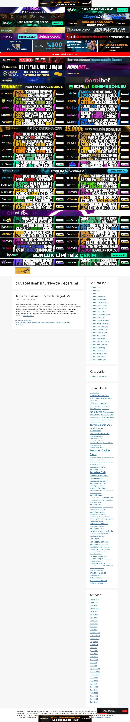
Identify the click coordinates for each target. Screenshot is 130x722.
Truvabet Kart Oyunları (98, 311)
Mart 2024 (93, 648)
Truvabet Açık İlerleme (98, 299)
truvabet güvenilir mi (98, 488)
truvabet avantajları (95, 417)
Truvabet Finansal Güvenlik (99, 342)
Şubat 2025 (94, 615)
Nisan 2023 (94, 681)
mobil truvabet (109, 412)
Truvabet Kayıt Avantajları (99, 327)
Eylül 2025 (93, 606)
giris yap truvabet (98, 403)
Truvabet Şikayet (98, 573)
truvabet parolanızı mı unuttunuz (97, 526)
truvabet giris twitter (98, 467)
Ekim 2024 (93, 627)
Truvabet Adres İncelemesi (99, 320)
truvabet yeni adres (96, 554)
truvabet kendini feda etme (96, 507)
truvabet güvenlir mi (96, 490)
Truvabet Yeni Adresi (98, 556)
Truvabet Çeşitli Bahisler (98, 302)
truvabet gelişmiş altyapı (106, 462)
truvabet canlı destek (96, 443)
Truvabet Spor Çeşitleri (98, 296)
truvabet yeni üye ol (108, 559)
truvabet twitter (107, 547)
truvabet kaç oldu (96, 504)
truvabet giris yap (96, 469)
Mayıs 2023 (94, 678)
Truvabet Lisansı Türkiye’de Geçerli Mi (42, 296)
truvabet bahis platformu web (96, 422)
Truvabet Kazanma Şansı (99, 330)
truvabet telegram (97, 536)
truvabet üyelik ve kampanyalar (97, 568)
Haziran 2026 (94, 600)
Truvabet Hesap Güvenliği (99, 323)
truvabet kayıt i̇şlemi (107, 500)
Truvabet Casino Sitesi (100, 452)
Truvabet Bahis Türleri (97, 357)
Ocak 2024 (94, 654)
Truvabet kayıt (108, 498)
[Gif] (65, 129)
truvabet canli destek (99, 433)
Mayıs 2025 (94, 612)
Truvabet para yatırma (96, 521)
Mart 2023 (93, 684)
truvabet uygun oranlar (96, 549)
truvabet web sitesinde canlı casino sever (99, 551)
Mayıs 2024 (94, 642)
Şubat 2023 (94, 687)
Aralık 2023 (94, 657)
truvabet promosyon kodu (101, 531)
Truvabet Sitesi (65, 322)
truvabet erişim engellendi (108, 457)
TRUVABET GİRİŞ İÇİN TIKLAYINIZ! (65, 54)
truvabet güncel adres (98, 481)
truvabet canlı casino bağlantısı (97, 440)
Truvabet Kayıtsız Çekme (98, 305)
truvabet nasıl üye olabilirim (96, 516)
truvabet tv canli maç (100, 542)
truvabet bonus (96, 428)
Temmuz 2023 (95, 672)
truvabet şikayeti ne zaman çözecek (50, 322)
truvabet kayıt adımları (95, 500)
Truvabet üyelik (107, 566)
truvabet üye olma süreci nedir (96, 570)
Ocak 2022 (93, 702)
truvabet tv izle (96, 547)
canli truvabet (95, 398)
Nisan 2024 (94, 645)
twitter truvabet (96, 578)
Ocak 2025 (93, 618)
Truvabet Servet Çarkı (97, 351)
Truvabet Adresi (95, 287)
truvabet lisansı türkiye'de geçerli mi (28, 322)
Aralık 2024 (94, 621)
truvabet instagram (96, 495)
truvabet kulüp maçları (108, 507)
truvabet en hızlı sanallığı (95, 457)
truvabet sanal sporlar (95, 533)
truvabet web (107, 549)
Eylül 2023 (93, 666)
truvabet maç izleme (97, 512)
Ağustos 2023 (95, 669)
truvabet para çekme (99, 523)
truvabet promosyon (97, 528)
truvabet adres (95, 415)
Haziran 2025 (94, 609)
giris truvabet (94, 400)
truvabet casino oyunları (97, 447)
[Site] (32, 93)
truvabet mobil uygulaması (98, 514)
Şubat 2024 (94, 651)
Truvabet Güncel (96, 478)
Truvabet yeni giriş (96, 559)
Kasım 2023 (94, 660)
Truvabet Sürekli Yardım (98, 333)
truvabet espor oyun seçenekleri (97, 459)
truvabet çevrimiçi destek (97, 563)
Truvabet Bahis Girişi (97, 317)
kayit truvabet (97, 411)
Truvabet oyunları (95, 519)
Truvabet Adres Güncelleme (100, 314)
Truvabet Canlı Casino (96, 438)
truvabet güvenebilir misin (97, 486)
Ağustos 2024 (95, 633)
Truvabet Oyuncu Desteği (99, 354)
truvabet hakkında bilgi (108, 490)
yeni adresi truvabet (98, 580)
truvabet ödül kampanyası (95, 565)
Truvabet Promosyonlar (24, 320)
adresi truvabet (94, 393)
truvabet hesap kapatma (95, 493)
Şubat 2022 (94, 699)
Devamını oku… (28, 316)
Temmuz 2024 (95, 636)
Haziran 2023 (94, 675)
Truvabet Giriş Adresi (99, 475)
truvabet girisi (95, 464)
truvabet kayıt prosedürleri (96, 502)
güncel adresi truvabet (100, 406)
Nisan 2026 (94, 603)
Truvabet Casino (108, 443)
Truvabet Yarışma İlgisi (98, 360)
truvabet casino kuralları (95, 445)
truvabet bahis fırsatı (94, 420)
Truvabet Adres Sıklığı (97, 348)
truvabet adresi (107, 415)
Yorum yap (21, 324)
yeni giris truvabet (96, 583)
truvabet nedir (106, 516)
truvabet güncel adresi (98, 483)
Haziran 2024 (94, 639)
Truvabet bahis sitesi (101, 425)
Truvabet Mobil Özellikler (98, 345)
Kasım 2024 (94, 624)
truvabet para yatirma (107, 519)
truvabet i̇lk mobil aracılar (95, 497)
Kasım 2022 (94, 696)
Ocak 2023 (94, 690)
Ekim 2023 (93, 663)
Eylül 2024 (93, 630)
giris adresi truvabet (106, 398)
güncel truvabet (95, 409)
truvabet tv (95, 538)
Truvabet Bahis (108, 417)
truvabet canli (95, 431)
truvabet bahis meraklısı (105, 420)
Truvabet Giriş (95, 290)
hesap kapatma (105, 409)
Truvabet (93, 293)
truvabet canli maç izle (96, 436)
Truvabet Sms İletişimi (97, 339)
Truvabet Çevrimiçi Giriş (98, 308)
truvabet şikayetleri (95, 575)
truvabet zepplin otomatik (95, 561)
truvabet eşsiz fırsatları (95, 462)
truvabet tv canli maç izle (99, 544)
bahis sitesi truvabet (99, 395)
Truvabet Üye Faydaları (98, 336)
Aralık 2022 (94, 693)
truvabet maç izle (97, 509)
